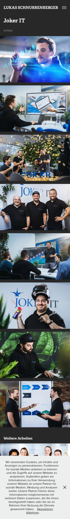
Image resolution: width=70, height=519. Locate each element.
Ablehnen (32, 512)
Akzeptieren (45, 509)
